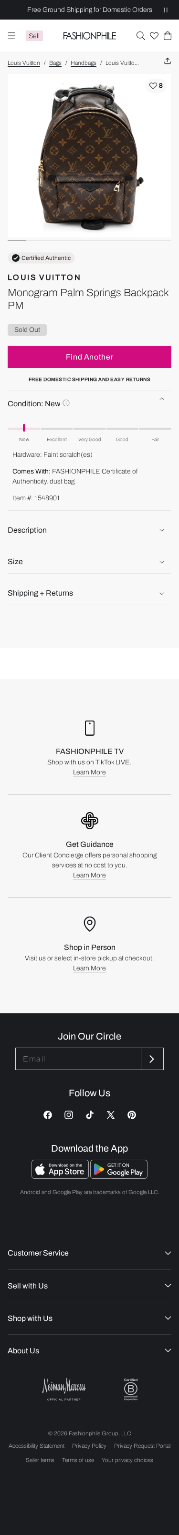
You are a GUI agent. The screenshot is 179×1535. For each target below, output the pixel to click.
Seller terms (40, 1460)
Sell (34, 36)
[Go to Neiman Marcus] (64, 1389)
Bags (55, 63)
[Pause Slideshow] (165, 10)
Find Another (90, 357)
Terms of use (78, 1460)
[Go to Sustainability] (130, 1390)
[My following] (154, 35)
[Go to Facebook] (47, 1114)
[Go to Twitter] (110, 1114)
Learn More (89, 772)
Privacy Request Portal (142, 1445)
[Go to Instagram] (68, 1114)
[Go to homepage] (89, 36)
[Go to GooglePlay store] (118, 1176)
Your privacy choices (127, 1460)
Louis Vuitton (24, 63)
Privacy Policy (89, 1445)
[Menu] (11, 35)
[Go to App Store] (61, 1176)
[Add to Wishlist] (156, 86)
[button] (140, 35)
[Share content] (167, 61)
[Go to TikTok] (89, 1114)
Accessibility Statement (36, 1445)
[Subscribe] (151, 1059)
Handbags (83, 63)
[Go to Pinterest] (131, 1114)
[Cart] (167, 35)
